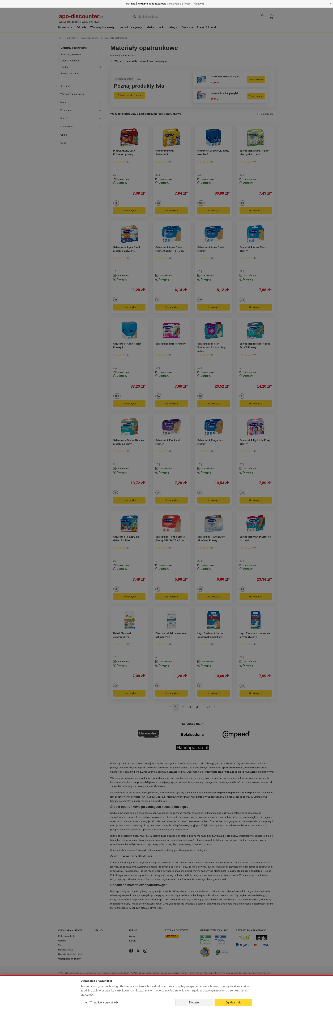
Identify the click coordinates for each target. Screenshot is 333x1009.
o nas (84, 1002)
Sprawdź (199, 3)
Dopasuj (194, 1002)
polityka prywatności (106, 1002)
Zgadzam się (233, 1002)
